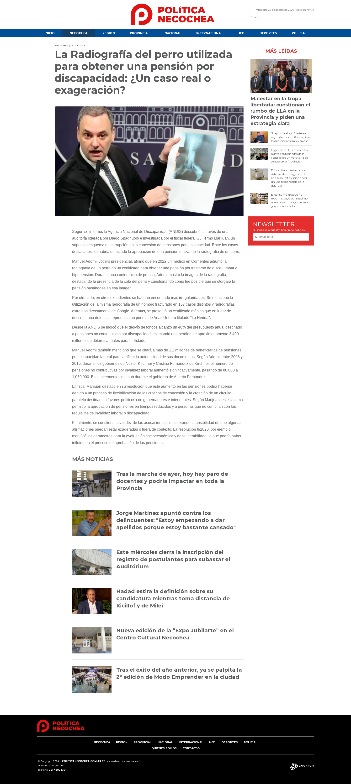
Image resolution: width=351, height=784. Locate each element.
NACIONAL (173, 33)
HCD (241, 33)
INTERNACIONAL (209, 33)
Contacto (191, 748)
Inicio (50, 33)
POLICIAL (299, 33)
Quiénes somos (164, 748)
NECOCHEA (78, 33)
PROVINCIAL (139, 33)
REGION (108, 33)
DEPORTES (268, 33)
